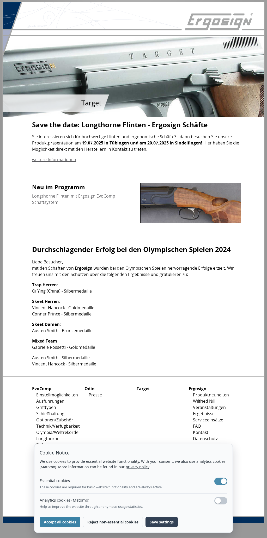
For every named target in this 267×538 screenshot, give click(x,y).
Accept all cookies (60, 522)
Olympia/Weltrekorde (56, 432)
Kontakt (200, 432)
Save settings (162, 522)
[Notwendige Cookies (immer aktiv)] (220, 481)
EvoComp (41, 388)
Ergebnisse (204, 413)
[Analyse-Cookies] (220, 500)
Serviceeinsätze (208, 420)
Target (143, 388)
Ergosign (198, 388)
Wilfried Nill (204, 401)
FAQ (197, 426)
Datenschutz (205, 438)
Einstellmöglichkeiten (56, 395)
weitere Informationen (54, 159)
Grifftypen (46, 407)
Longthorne (47, 438)
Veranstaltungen (209, 407)
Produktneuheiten (211, 395)
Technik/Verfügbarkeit (56, 426)
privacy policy (137, 466)
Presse (95, 395)
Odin (89, 388)
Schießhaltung (50, 413)
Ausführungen (50, 401)
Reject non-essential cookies (112, 522)
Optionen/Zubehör (54, 420)
